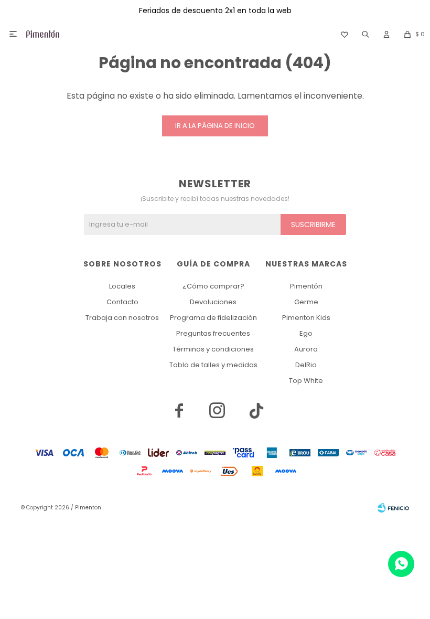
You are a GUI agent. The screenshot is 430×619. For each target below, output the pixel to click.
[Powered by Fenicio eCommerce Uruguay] (393, 508)
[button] (365, 34)
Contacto (122, 302)
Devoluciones (213, 302)
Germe (306, 302)
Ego (306, 333)
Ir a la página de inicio (215, 126)
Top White (306, 381)
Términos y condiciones (213, 349)
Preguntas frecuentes (213, 333)
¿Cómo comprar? (213, 286)
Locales (122, 286)
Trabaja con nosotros (122, 318)
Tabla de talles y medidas (213, 365)
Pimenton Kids (306, 318)
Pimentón (306, 286)
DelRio (306, 365)
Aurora (306, 349)
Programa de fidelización (213, 318)
